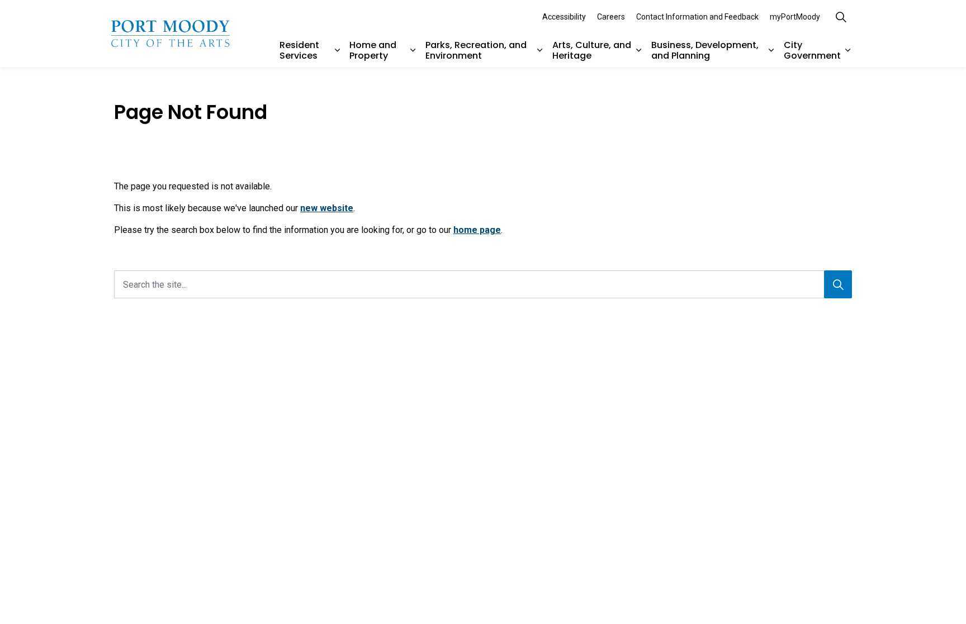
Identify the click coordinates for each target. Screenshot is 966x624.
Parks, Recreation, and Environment (476, 50)
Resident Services (299, 50)
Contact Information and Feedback (697, 16)
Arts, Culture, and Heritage (591, 50)
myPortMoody (795, 16)
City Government (812, 50)
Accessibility (564, 16)
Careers (611, 16)
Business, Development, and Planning (705, 50)
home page (477, 230)
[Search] (838, 284)
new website (326, 208)
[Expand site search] (841, 17)
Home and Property (372, 50)
